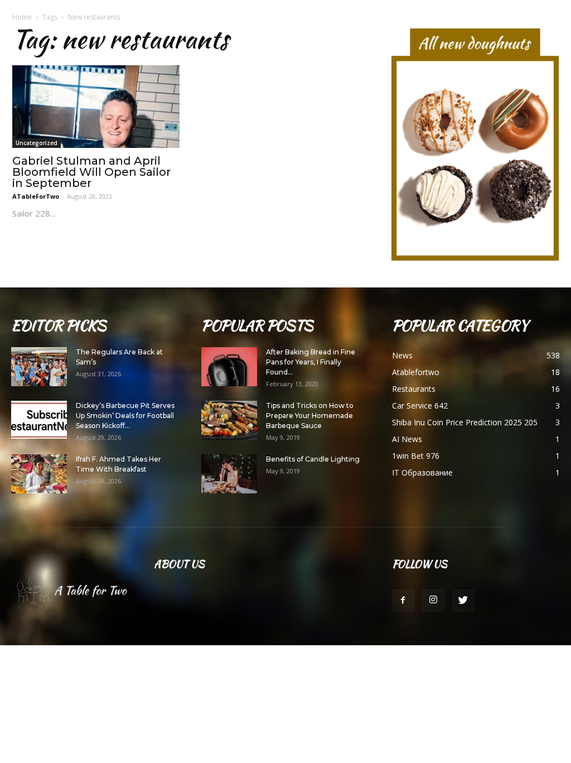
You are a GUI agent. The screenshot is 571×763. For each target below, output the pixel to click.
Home (22, 17)
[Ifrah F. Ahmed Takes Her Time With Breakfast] (39, 473)
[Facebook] (403, 600)
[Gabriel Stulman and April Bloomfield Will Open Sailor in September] (96, 106)
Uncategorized (36, 143)
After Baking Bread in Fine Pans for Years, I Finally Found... (310, 362)
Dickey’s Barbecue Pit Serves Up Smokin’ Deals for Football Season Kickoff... (125, 415)
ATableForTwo (35, 196)
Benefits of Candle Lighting (313, 459)
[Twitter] (463, 600)
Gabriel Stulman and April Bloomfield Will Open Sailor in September (91, 172)
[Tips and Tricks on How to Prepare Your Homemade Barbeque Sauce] (229, 420)
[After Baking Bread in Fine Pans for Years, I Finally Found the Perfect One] (229, 366)
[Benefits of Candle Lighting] (229, 473)
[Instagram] (433, 600)
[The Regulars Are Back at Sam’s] (39, 366)
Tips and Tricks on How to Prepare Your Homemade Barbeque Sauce (310, 415)
